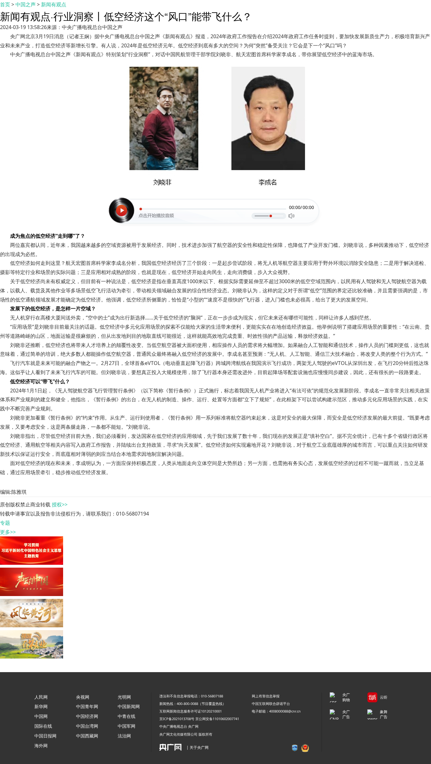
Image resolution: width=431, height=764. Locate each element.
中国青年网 (87, 706)
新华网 (41, 706)
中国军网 (126, 726)
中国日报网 (45, 736)
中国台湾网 (87, 726)
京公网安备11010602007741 (217, 718)
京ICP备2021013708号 (176, 718)
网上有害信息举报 (266, 696)
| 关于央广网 (197, 747)
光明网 (124, 697)
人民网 (41, 697)
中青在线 (126, 716)
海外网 (41, 746)
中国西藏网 (87, 736)
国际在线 (43, 726)
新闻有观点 (53, 4)
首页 (5, 4)
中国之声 (25, 4)
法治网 (124, 736)
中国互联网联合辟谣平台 (271, 703)
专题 (5, 522)
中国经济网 (87, 716)
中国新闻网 (129, 706)
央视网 (82, 697)
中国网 (41, 716)
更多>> (8, 531)
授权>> (60, 504)
